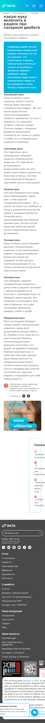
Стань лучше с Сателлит (15, 657)
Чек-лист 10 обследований (16, 597)
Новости (6, 562)
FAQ (4, 628)
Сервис (6, 624)
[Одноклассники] (28, 396)
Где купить (8, 620)
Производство (10, 566)
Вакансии (7, 570)
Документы (8, 574)
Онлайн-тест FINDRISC (14, 605)
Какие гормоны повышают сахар (14, 457)
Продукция (8, 616)
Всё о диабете (18, 13)
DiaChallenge (9, 638)
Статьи (6, 589)
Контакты (7, 578)
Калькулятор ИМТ (12, 601)
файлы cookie (31, 681)
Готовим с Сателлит (13, 653)
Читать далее (16, 451)
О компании (8, 558)
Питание (33, 13)
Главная (5, 13)
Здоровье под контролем (16, 649)
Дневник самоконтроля (15, 593)
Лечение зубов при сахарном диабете (14, 442)
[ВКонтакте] (23, 396)
